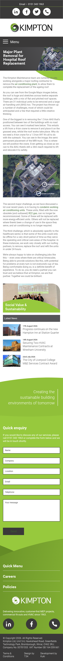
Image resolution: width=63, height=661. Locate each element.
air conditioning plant (26, 84)
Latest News (10, 318)
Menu (14, 42)
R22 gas (33, 213)
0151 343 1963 (36, 4)
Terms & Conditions (8, 655)
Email (22, 4)
